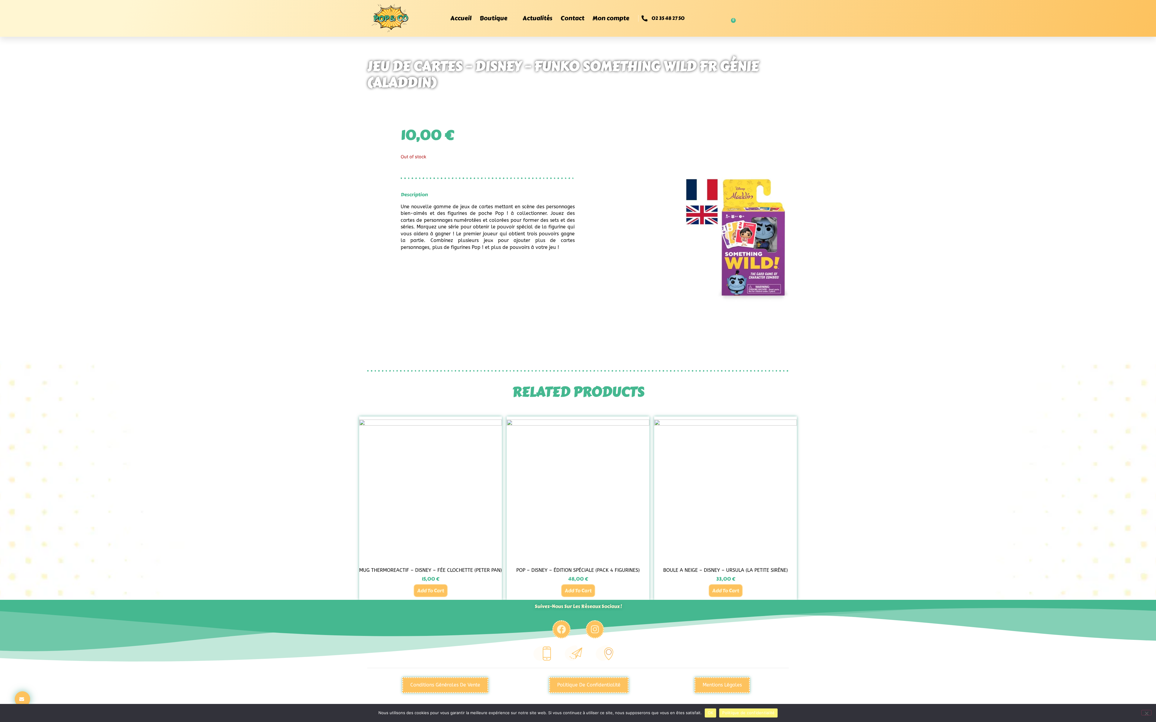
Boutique (493, 18)
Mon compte (610, 18)
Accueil (460, 18)
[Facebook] (561, 629)
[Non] (1146, 712)
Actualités (537, 18)
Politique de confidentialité (748, 712)
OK (710, 712)
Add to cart (430, 590)
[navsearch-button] (707, 18)
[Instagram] (595, 629)
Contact (572, 18)
